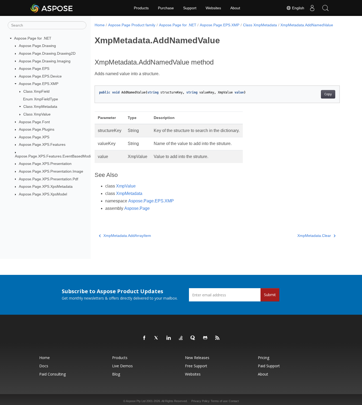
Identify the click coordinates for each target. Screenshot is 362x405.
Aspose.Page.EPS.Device (40, 76)
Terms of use (219, 401)
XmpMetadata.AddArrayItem (127, 235)
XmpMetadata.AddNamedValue (306, 25)
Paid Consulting (52, 374)
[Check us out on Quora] (193, 338)
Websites (213, 8)
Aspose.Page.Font (34, 122)
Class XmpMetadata (40, 106)
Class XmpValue (37, 114)
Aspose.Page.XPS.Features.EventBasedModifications (60, 156)
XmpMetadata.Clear (314, 235)
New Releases (197, 357)
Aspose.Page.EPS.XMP (38, 84)
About (235, 8)
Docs (43, 365)
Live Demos (122, 365)
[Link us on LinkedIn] (168, 338)
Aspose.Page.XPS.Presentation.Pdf (48, 179)
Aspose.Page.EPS (34, 68)
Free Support (196, 365)
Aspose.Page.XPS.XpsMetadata (46, 186)
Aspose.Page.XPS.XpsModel (43, 194)
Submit (270, 294)
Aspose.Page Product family (131, 25)
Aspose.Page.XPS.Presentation (45, 163)
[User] (312, 8)
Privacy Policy (200, 401)
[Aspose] (52, 8)
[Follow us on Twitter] (156, 338)
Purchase (166, 8)
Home (100, 25)
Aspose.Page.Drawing (37, 46)
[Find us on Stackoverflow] (181, 338)
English (297, 8)
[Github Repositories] (205, 338)
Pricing (263, 357)
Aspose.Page (137, 208)
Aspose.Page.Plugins (36, 129)
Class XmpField (36, 91)
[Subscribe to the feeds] (217, 338)
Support (189, 8)
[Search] (325, 8)
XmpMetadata (129, 193)
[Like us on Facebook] (144, 338)
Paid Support (269, 365)
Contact (234, 401)
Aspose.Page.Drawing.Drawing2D (47, 53)
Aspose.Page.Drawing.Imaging (44, 61)
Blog (116, 374)
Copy (328, 94)
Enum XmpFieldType (40, 99)
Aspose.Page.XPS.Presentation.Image (51, 171)
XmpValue (126, 186)
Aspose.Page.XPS (34, 137)
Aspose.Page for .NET (32, 38)
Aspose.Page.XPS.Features (42, 144)
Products (141, 8)
